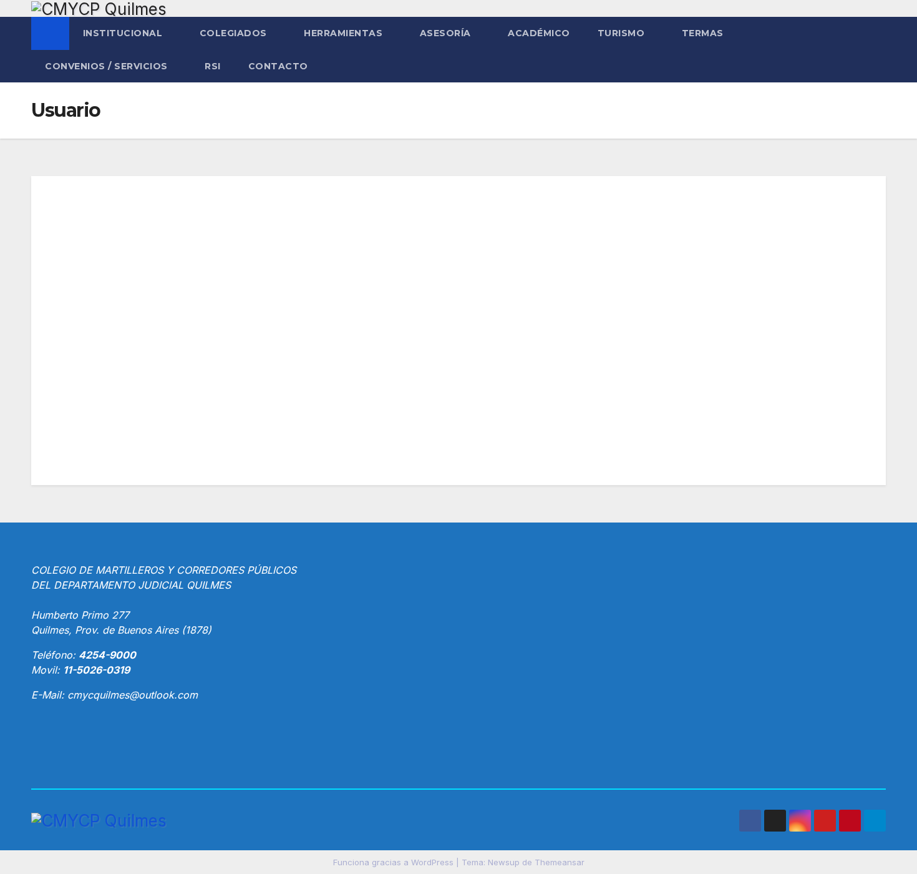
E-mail (286, 389)
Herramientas (345, 33)
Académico (539, 33)
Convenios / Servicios (107, 66)
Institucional (124, 33)
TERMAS (704, 33)
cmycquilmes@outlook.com (132, 695)
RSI (213, 66)
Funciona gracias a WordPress (394, 862)
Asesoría (447, 33)
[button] (877, 50)
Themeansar (560, 862)
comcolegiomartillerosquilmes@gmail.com (362, 417)
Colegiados (235, 33)
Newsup (504, 862)
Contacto (278, 66)
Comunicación (459, 324)
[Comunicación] (458, 248)
